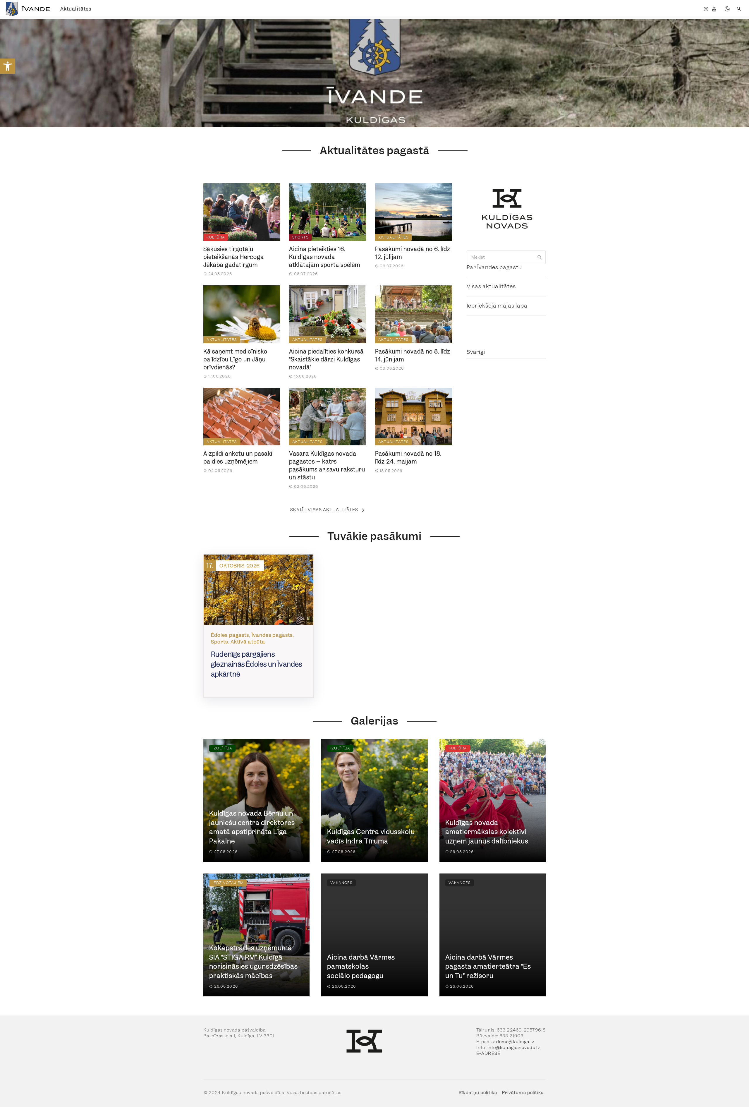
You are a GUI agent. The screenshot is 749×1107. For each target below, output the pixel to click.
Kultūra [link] (216, 237)
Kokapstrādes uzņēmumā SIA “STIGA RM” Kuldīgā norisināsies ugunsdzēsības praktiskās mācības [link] (253, 962)
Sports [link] (300, 237)
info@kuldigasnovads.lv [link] (513, 1048)
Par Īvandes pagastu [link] (494, 267)
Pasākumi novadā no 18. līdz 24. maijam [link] (408, 457)
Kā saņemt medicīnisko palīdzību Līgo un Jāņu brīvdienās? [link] (235, 359)
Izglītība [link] (222, 748)
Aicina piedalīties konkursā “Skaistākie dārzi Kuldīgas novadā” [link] (326, 359)
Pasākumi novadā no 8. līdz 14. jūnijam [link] (412, 355)
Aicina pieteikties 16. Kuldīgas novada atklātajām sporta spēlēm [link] (324, 257)
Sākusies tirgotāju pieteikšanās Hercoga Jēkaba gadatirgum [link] (233, 257)
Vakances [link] (341, 882)
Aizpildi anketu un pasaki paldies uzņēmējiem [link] (237, 457)
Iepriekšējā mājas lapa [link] (497, 305)
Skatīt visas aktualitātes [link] (324, 510)
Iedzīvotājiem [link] (228, 882)
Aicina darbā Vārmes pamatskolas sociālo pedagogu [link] (361, 966)
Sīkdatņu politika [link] (478, 1093)
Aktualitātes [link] (75, 9)
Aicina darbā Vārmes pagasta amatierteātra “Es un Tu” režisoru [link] (488, 966)
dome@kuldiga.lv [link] (515, 1042)
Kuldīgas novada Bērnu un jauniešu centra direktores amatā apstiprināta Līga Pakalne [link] (252, 827)
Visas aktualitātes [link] (491, 286)
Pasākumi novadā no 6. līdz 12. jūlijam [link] (412, 253)
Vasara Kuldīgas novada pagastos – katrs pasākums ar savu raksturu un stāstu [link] (327, 465)
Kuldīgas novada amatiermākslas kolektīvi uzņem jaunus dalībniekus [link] (486, 831)
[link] (7, 66)
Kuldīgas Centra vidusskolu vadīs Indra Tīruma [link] (371, 836)
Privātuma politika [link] (523, 1093)
